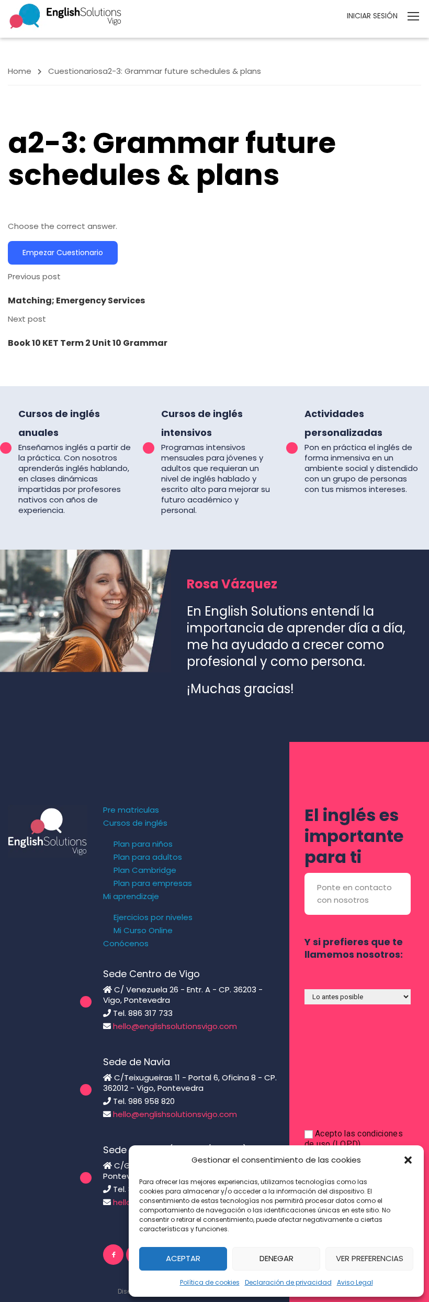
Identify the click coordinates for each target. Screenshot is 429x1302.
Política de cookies (210, 1282)
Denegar (276, 1258)
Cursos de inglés (135, 823)
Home (19, 70)
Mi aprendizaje (131, 896)
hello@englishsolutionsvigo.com (175, 1026)
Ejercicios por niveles (153, 917)
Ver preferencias (369, 1258)
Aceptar (183, 1258)
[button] (408, 1160)
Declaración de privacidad (288, 1282)
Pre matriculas (131, 810)
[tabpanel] (214, 226)
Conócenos (126, 943)
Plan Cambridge (145, 870)
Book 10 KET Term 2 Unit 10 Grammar (87, 343)
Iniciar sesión (372, 15)
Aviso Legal (355, 1282)
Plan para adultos (148, 857)
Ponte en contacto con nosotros (354, 893)
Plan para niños (143, 844)
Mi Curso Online (143, 930)
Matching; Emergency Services (76, 300)
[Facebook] (113, 1254)
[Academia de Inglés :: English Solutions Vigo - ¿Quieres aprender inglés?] (65, 15)
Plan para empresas (153, 883)
